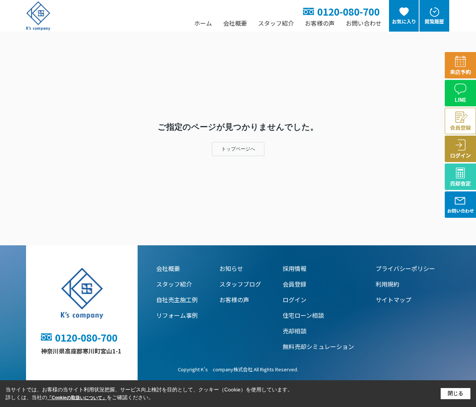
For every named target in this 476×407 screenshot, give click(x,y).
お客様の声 (320, 23)
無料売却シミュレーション (318, 346)
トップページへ (238, 149)
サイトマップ (393, 299)
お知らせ (231, 268)
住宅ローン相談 (303, 315)
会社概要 (235, 23)
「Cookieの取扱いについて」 (77, 397)
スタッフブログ (240, 284)
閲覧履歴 (434, 21)
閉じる (455, 393)
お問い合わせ (364, 23)
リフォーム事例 (177, 315)
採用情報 (294, 268)
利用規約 (387, 284)
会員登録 (294, 284)
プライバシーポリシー (405, 268)
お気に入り (404, 21)
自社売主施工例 (177, 299)
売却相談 (294, 330)
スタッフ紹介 (276, 23)
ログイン (294, 299)
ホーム (203, 23)
